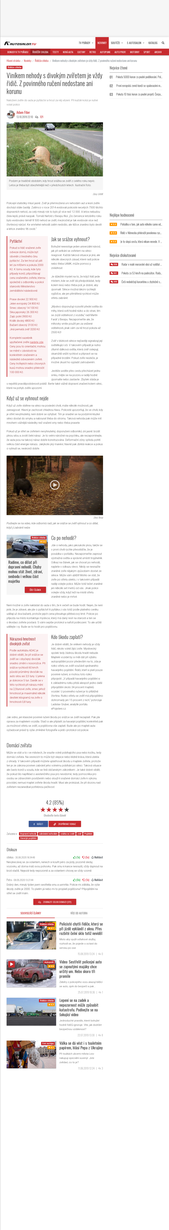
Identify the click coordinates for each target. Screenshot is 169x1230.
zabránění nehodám (48, 834)
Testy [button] (55, 52)
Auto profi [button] (120, 52)
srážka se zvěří (67, 834)
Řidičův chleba (42, 61)
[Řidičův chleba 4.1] (31, 935)
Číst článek (35, 590)
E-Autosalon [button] (134, 43)
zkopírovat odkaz (67, 824)
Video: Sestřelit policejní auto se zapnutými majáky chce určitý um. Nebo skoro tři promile (80, 969)
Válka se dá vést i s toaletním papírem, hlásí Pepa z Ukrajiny (81, 1045)
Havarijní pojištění (28, 838)
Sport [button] (147, 52)
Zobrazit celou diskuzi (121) (57, 902)
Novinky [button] (102, 43)
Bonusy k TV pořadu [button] (17, 52)
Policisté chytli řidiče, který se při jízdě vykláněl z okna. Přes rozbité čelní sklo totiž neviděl (81, 928)
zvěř (79, 834)
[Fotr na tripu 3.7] (31, 1054)
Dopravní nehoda (28, 834)
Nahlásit (98, 857)
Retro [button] (92, 52)
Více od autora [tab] (78, 913)
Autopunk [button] (105, 52)
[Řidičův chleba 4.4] (27, 546)
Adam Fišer (23, 112)
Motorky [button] (134, 52)
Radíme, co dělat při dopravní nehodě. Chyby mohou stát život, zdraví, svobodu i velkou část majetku (25, 571)
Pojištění (88, 834)
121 (41, 117)
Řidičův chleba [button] (40, 52)
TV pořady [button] (84, 43)
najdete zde (36, 342)
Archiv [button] (158, 52)
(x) (78, 857)
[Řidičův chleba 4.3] (31, 1011)
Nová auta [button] (68, 52)
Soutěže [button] (115, 43)
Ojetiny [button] (81, 52)
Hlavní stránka (13, 61)
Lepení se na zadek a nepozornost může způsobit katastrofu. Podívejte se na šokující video (78, 1007)
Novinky (27, 61)
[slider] (55, 809)
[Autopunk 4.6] (31, 973)
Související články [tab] (30, 913)
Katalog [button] (153, 43)
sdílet (39, 824)
